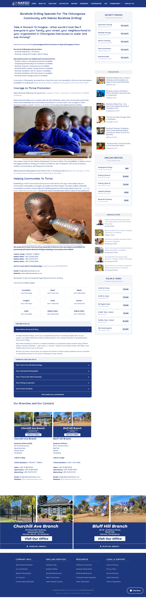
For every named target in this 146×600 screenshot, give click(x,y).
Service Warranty (112, 573)
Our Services (20, 577)
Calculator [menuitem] (63, 3)
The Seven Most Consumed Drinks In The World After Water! (118, 145)
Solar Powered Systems (54, 582)
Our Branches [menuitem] (96, 3)
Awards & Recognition (23, 573)
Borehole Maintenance (54, 573)
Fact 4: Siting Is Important (25, 383)
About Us (58, 593)
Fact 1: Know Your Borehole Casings (29, 365)
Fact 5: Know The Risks (24, 389)
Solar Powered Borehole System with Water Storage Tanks (48, 183)
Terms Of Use (76, 593)
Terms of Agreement (113, 582)
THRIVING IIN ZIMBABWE (42, 105)
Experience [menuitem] (84, 3)
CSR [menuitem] (105, 3)
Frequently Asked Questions (86, 577)
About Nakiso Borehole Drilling (27, 329)
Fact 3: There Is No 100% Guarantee (29, 377)
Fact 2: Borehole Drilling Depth (27, 371)
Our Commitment (22, 569)
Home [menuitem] (34, 3)
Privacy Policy (111, 569)
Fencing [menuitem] (74, 3)
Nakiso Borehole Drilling (23, 44)
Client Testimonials (82, 582)
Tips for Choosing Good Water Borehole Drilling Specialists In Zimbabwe (118, 249)
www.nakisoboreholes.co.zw (32, 479)
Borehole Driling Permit (84, 569)
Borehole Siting (51, 565)
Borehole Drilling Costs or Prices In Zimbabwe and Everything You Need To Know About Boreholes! (118, 80)
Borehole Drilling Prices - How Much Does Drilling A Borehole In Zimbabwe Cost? (117, 106)
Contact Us (66, 593)
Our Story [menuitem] (52, 3)
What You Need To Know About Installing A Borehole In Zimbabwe (118, 231)
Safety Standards (112, 577)
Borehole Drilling (51, 569)
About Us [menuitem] (42, 3)
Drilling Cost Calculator (84, 565)
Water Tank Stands (52, 577)
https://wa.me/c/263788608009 (55, 266)
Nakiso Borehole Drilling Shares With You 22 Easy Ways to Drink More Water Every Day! (118, 222)
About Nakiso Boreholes (24, 565)
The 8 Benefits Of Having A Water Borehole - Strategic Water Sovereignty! (118, 258)
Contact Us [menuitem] (129, 3)
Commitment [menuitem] (115, 3)
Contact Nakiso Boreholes (25, 582)
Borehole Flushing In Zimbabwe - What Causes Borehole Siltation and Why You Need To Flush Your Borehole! (118, 131)
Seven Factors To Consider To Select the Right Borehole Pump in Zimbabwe (118, 267)
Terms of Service (112, 565)
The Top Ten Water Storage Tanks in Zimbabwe (118, 118)
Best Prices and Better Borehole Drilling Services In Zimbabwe (118, 240)
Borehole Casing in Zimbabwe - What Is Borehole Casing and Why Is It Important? (118, 93)
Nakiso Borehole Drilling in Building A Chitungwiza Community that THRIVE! (61, 83)
